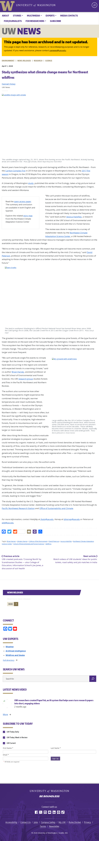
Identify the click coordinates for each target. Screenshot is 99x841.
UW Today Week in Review (16, 737)
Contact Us (25, 822)
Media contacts (69, 15)
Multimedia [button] (33, 15)
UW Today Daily (12, 732)
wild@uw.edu (8, 522)
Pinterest (58, 812)
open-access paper (22, 201)
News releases (24, 60)
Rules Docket (75, 822)
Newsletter (54, 826)
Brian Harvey (18, 371)
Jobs (36, 822)
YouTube (49, 812)
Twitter (40, 812)
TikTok (63, 812)
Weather (10, 646)
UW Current (11, 743)
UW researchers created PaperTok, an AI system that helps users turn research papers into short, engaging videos (53, 703)
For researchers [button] (35, 20)
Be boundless (49, 796)
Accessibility (11, 822)
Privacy (87, 822)
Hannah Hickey (8, 84)
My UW (62, 822)
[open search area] (94, 5)
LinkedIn (54, 812)
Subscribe (55, 20)
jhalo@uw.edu (47, 519)
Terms (43, 826)
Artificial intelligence (16, 651)
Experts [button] (50, 15)
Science (48, 60)
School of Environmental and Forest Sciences (28, 544)
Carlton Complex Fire (15, 170)
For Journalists (13, 20)
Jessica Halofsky (74, 216)
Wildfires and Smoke (15, 655)
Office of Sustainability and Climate (56, 508)
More (10, 604)
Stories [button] (17, 15)
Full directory (8, 660)
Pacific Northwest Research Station (18, 508)
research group (25, 378)
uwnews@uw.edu (57, 50)
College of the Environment (38, 541)
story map (27, 215)
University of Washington (8, 5)
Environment (8, 60)
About (5, 15)
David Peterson (54, 541)
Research (38, 60)
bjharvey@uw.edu (72, 519)
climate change (22, 541)
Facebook (36, 812)
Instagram (45, 812)
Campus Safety (48, 822)
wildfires (48, 544)
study (31, 183)
